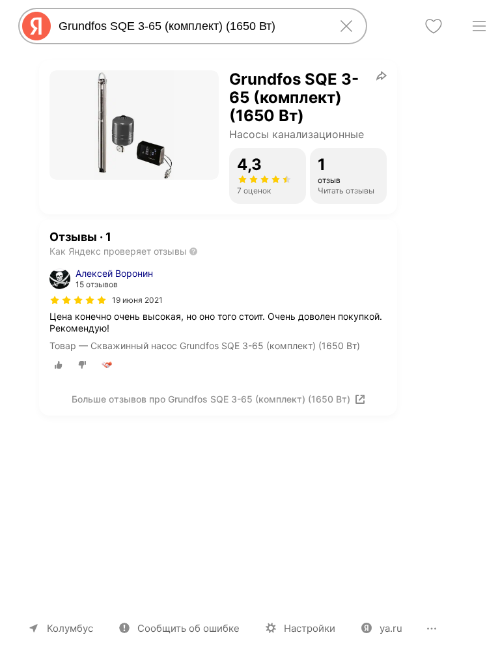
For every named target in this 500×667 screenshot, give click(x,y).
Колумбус (70, 628)
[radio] (58, 364)
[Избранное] (433, 26)
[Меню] (479, 26)
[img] (78, 300)
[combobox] (190, 26)
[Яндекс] (36, 26)
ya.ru (391, 628)
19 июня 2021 (137, 300)
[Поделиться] (381, 75)
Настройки (309, 628)
